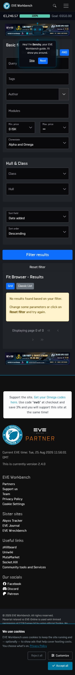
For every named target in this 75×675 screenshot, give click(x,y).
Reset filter (37, 267)
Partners (8, 484)
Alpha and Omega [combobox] (21, 144)
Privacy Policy (38, 646)
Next (43, 60)
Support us (10, 489)
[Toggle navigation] (66, 6)
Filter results (37, 255)
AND (64, 52)
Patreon (13, 594)
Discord (12, 589)
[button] (17, 5)
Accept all (62, 665)
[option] (37, 112)
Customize (62, 655)
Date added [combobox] (17, 218)
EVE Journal (11, 525)
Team (6, 494)
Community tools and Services (24, 567)
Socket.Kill (10, 562)
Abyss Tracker (12, 520)
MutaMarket (11, 557)
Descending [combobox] (17, 233)
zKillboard (9, 547)
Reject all (36, 655)
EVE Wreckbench (14, 530)
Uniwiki (7, 552)
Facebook (14, 584)
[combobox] (32, 94)
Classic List (25, 286)
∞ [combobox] (44, 129)
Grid (10, 286)
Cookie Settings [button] (13, 504)
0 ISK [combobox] (12, 129)
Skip (32, 60)
